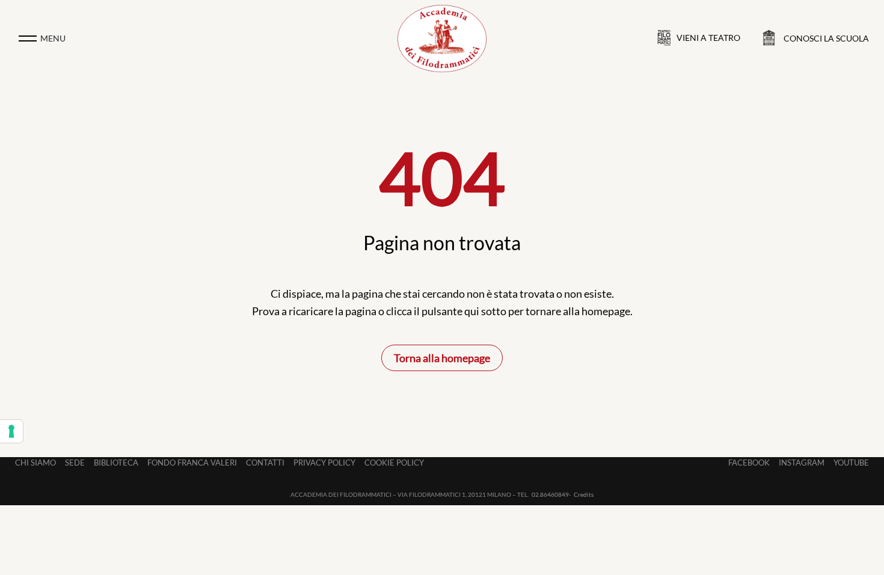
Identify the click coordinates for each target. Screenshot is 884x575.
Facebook (749, 462)
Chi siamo (35, 462)
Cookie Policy (394, 462)
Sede (75, 462)
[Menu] (27, 38)
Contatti (265, 462)
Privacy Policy (324, 462)
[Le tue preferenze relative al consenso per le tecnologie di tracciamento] (11, 431)
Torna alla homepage (442, 357)
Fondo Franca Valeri (192, 462)
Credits (584, 494)
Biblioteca (116, 462)
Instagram (801, 462)
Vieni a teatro (708, 37)
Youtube (851, 462)
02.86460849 (550, 494)
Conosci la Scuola (826, 38)
